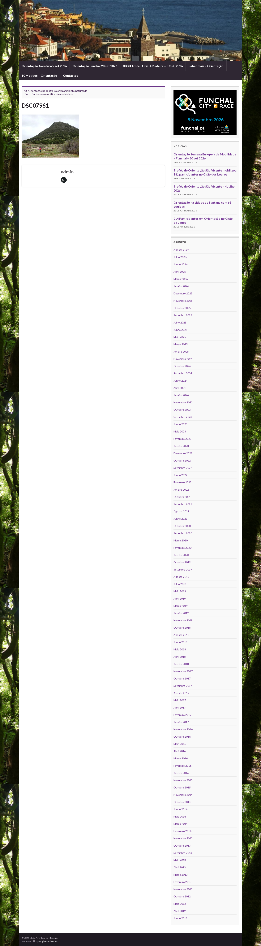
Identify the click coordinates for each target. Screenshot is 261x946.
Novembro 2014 (183, 794)
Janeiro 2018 (181, 664)
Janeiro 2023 (181, 446)
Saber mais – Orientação (206, 66)
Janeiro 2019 (181, 613)
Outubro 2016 (182, 736)
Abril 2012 (179, 911)
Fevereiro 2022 (182, 482)
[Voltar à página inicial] (130, 30)
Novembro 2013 (183, 838)
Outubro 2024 (182, 366)
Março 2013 (180, 874)
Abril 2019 (179, 598)
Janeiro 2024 (181, 395)
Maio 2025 (179, 337)
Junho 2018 (180, 642)
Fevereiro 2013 (182, 881)
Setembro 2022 (182, 467)
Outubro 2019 (182, 562)
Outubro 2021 (182, 496)
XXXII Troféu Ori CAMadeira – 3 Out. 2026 (153, 66)
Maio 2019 (179, 591)
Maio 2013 (179, 860)
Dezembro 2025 (182, 293)
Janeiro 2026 (181, 286)
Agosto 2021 (181, 511)
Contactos (70, 75)
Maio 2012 (179, 903)
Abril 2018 (179, 656)
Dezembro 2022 (182, 453)
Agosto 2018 (181, 634)
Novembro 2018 (183, 620)
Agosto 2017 (181, 693)
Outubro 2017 (182, 678)
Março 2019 (180, 605)
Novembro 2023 (183, 402)
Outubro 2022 (182, 460)
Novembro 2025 (183, 300)
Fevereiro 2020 (182, 547)
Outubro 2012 (182, 896)
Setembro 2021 (182, 504)
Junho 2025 (180, 329)
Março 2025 (180, 344)
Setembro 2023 (182, 417)
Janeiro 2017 (181, 722)
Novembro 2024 (183, 358)
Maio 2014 (179, 816)
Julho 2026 (179, 257)
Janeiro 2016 (181, 773)
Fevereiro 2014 (182, 831)
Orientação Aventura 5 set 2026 (44, 66)
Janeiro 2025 (181, 351)
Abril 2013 (179, 867)
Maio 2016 (179, 743)
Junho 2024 (180, 380)
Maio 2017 (179, 700)
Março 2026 (180, 278)
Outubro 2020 (182, 525)
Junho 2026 (180, 264)
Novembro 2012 (183, 889)
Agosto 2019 (181, 576)
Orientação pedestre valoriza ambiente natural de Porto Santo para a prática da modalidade (55, 92)
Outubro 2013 (182, 845)
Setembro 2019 (182, 569)
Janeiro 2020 (181, 555)
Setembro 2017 (182, 685)
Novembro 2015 (183, 780)
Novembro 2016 (183, 729)
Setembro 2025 (182, 315)
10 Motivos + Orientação (39, 75)
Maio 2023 (179, 431)
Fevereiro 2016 (182, 765)
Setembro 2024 (182, 373)
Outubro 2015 (182, 787)
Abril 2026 (179, 271)
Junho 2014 (180, 809)
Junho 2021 (180, 518)
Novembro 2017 (183, 671)
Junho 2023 (180, 424)
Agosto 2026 (181, 249)
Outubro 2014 (182, 802)
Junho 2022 (180, 475)
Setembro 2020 (182, 533)
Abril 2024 (179, 387)
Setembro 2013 (182, 852)
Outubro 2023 (182, 409)
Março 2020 (180, 540)
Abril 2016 (179, 751)
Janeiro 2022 (181, 489)
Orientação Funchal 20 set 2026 (95, 66)
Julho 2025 (179, 322)
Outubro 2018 (182, 627)
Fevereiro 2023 (182, 438)
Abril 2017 (179, 707)
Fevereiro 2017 (182, 714)
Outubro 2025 (182, 308)
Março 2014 (180, 823)
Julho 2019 (179, 584)
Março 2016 (180, 758)
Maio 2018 (179, 649)
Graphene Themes (48, 941)
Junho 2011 (180, 918)
